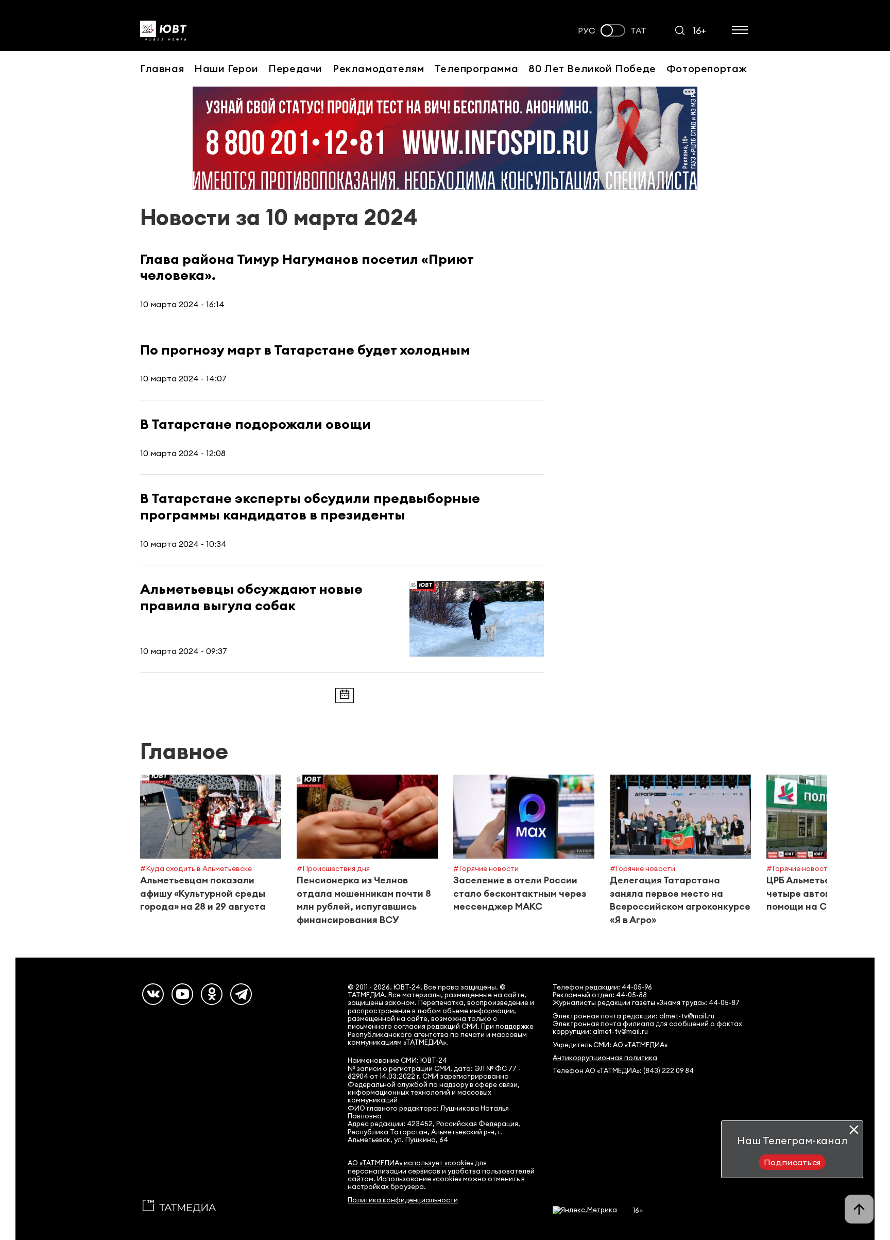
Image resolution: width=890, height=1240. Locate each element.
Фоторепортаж (706, 68)
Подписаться (792, 1162)
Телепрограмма (476, 68)
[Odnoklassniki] (211, 994)
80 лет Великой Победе (592, 68)
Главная (162, 68)
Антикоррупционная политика (605, 1058)
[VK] (153, 994)
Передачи (295, 68)
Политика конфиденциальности (403, 1200)
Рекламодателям (378, 68)
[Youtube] (182, 994)
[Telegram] (241, 994)
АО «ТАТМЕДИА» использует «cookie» (410, 1163)
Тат (638, 31)
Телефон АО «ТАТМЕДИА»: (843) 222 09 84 (623, 1071)
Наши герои (226, 68)
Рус (586, 31)
